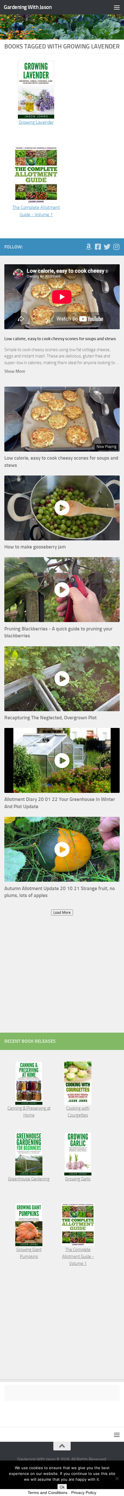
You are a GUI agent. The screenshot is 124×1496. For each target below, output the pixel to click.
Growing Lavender (36, 122)
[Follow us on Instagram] (116, 246)
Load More (62, 912)
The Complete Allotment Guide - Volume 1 (78, 1256)
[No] (117, 1478)
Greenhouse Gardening (29, 1179)
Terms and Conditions (47, 1492)
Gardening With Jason (28, 7)
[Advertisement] (62, 979)
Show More (14, 371)
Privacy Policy (83, 1492)
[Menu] (117, 7)
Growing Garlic (78, 1179)
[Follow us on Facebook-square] (97, 246)
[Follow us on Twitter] (107, 246)
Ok (62, 1487)
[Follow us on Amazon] (88, 246)
